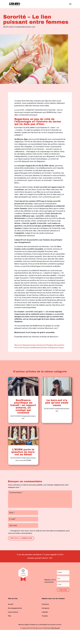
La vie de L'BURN (25, 460)
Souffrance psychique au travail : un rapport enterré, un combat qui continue (23, 406)
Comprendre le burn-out (24, 27)
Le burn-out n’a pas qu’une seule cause (56, 403)
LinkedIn (45, 612)
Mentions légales (24, 624)
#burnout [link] (18, 345)
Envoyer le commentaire (21, 538)
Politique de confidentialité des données (43, 624)
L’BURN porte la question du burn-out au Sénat (23, 452)
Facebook (45, 604)
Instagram (45, 608)
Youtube (45, 616)
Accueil (10, 604)
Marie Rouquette (55, 628)
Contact (58, 624)
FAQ (9, 616)
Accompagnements (15, 608)
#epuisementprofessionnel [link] (34, 345)
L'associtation (13, 612)
